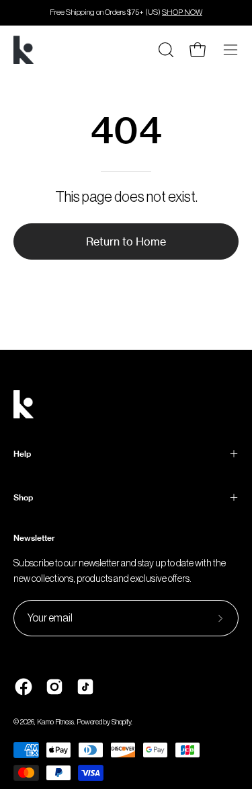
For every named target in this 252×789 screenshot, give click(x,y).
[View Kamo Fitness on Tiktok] (85, 687)
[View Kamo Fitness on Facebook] (23, 687)
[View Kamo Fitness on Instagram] (54, 687)
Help (22, 454)
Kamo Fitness (55, 722)
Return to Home (126, 241)
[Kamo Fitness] (23, 50)
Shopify (121, 722)
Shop (23, 497)
